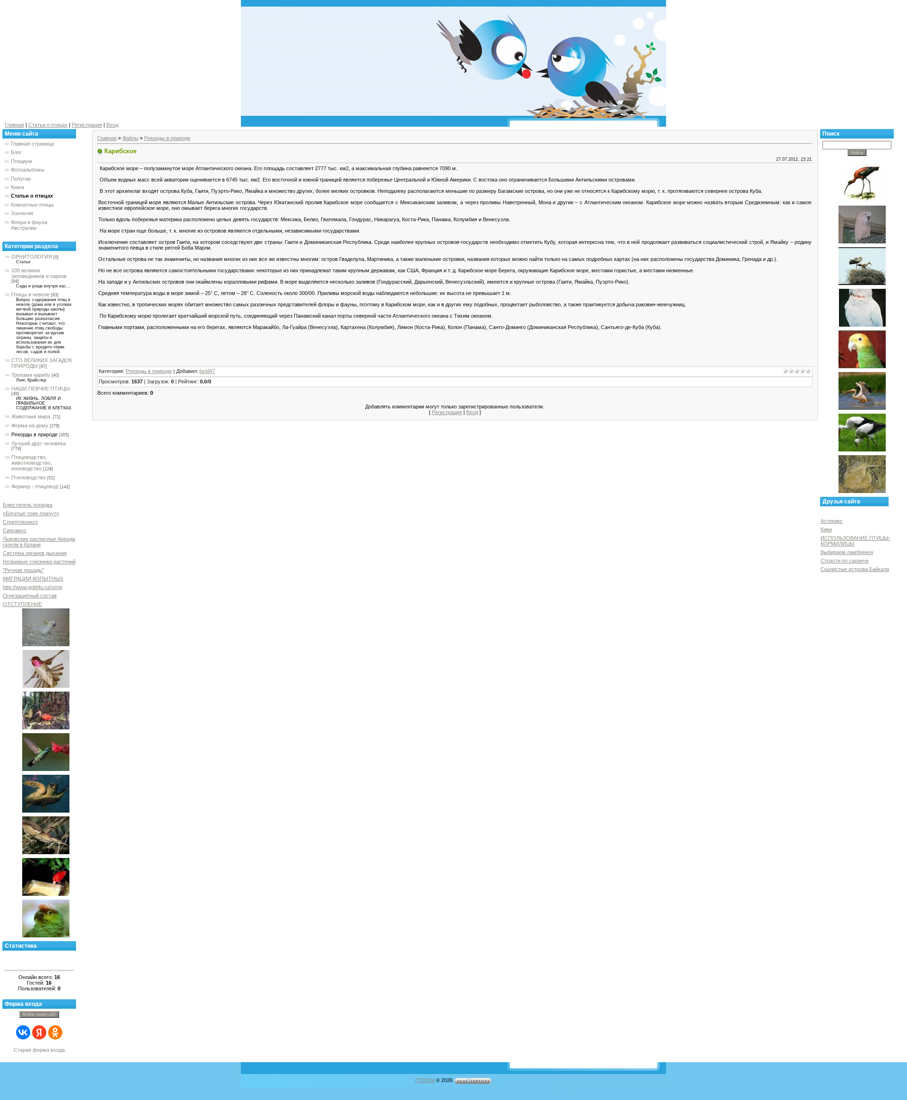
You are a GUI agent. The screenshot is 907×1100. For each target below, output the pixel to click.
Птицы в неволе (30, 294)
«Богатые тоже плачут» (31, 513)
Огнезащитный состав (30, 595)
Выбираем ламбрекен (847, 552)
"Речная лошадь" (23, 570)
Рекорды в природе (34, 434)
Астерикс (832, 521)
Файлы (130, 138)
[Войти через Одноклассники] (55, 1032)
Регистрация (87, 125)
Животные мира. (31, 416)
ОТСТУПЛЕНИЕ (22, 604)
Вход (112, 125)
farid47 (207, 371)
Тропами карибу (30, 375)
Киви (826, 529)
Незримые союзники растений (39, 561)
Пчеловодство (28, 477)
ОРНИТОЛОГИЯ (31, 257)
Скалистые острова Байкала (855, 569)
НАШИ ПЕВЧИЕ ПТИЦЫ (40, 388)
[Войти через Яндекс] (39, 1032)
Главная (14, 125)
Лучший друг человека (38, 443)
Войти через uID (39, 1014)
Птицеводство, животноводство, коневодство (31, 462)
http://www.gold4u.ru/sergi (32, 587)
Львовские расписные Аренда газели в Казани (39, 541)
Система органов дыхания (35, 553)
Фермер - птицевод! (35, 486)
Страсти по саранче (845, 560)
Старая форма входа (39, 1050)
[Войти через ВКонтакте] (23, 1032)
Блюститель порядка (27, 505)
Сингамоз (14, 530)
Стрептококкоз (20, 522)
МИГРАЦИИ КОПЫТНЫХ (33, 578)
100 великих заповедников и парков (39, 273)
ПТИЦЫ (425, 1080)
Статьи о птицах (48, 125)
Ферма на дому (29, 425)
